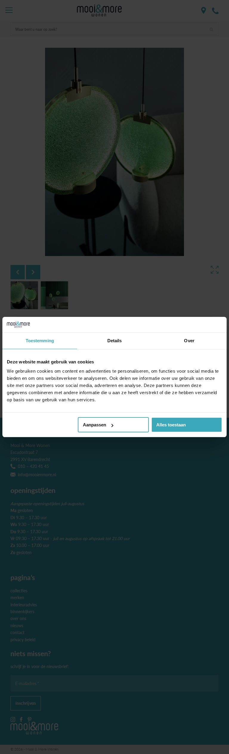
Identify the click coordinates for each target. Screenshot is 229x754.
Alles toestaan (171, 424)
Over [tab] (189, 340)
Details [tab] (114, 340)
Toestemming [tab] (40, 340)
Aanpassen (94, 424)
